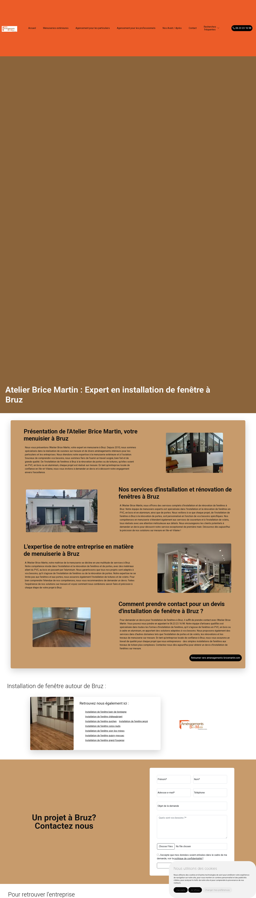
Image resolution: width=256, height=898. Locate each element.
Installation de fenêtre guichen (101, 721)
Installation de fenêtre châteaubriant (103, 716)
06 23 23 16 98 (243, 28)
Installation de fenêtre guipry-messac (104, 735)
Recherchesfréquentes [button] (210, 28)
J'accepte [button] (180, 890)
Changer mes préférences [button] (217, 890)
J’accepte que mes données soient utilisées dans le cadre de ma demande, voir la (192, 857)
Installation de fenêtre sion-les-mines (104, 730)
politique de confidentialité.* (188, 858)
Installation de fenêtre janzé (133, 721)
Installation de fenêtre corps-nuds (102, 726)
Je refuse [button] (195, 890)
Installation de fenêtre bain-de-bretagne (106, 711)
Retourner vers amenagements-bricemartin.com (215, 657)
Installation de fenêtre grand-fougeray (104, 740)
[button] (218, 28)
